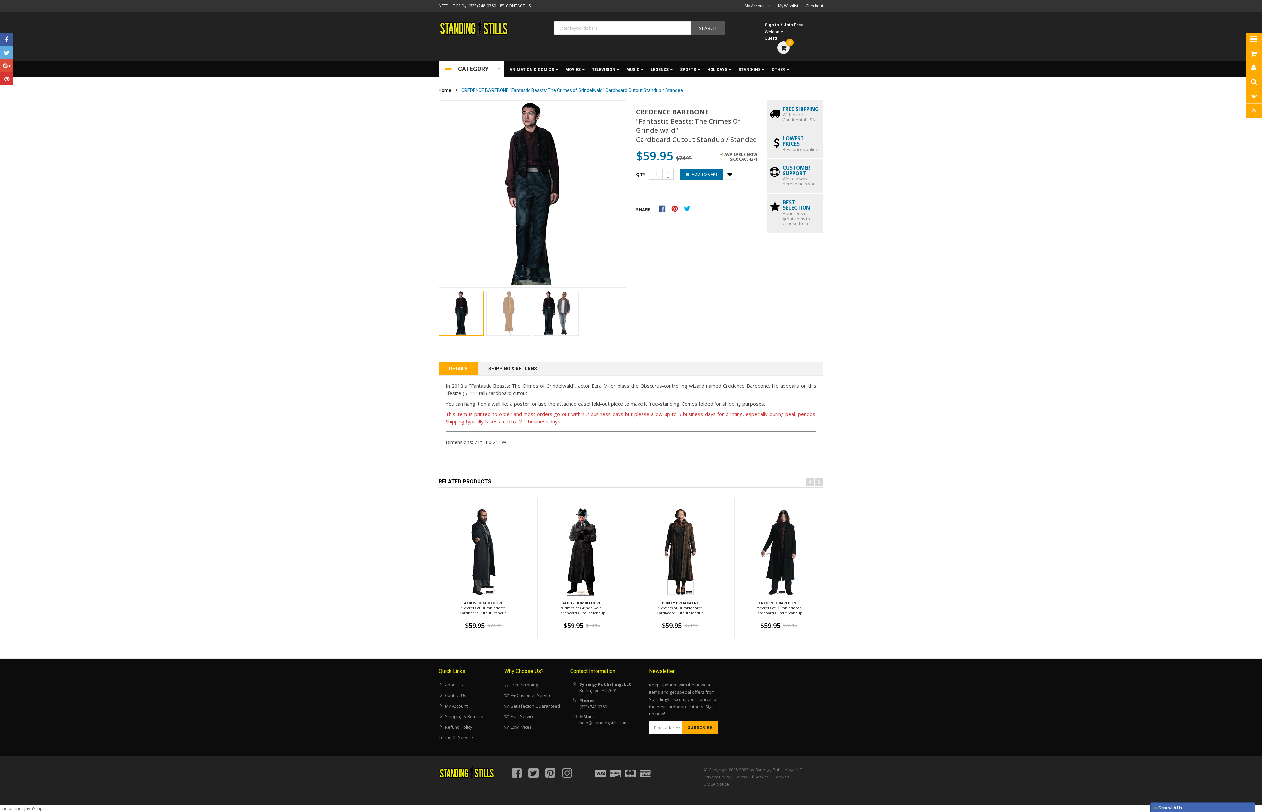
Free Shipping (523, 685)
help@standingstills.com (603, 723)
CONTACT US (517, 6)
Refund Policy (457, 727)
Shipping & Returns (512, 368)
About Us (453, 685)
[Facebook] (6, 39)
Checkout (814, 6)
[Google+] (6, 65)
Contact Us (454, 695)
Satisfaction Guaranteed (534, 706)
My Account (455, 706)
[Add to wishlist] (729, 174)
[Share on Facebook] (664, 208)
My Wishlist (788, 6)
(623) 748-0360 (481, 6)
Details (458, 368)
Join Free (794, 24)
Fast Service (522, 716)
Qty (640, 174)
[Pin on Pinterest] (676, 208)
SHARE (643, 209)
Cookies (781, 777)
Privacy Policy (717, 777)
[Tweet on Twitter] (689, 208)
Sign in (772, 24)
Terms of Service (456, 737)
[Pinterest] (6, 78)
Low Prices (520, 727)
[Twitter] (6, 52)
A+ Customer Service (530, 695)
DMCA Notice (716, 784)
